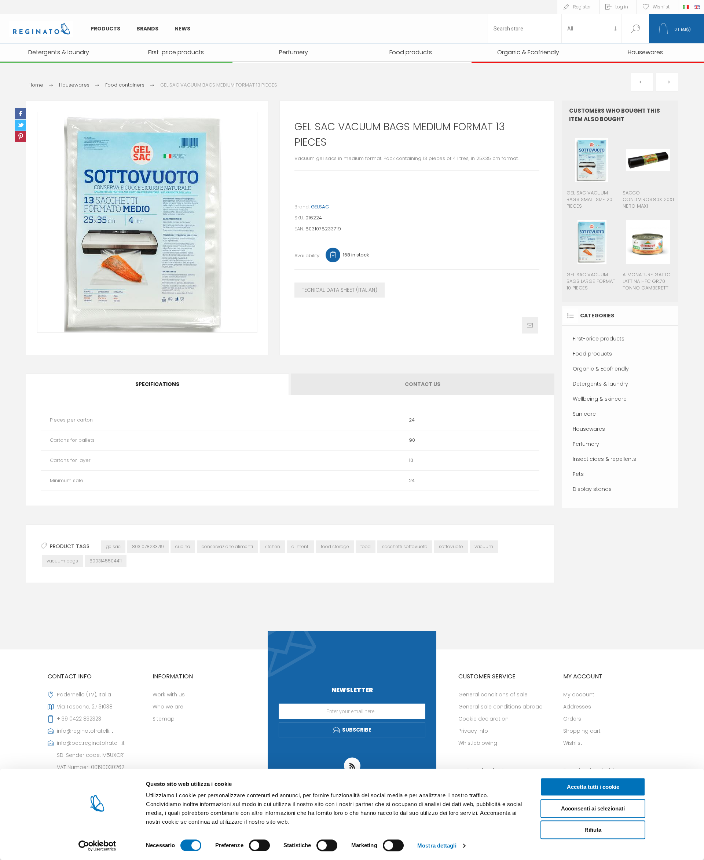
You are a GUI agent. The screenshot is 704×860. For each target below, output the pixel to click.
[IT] (685, 7)
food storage (335, 546)
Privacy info (473, 731)
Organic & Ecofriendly (601, 368)
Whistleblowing (477, 743)
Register (582, 7)
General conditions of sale (493, 694)
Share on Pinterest (20, 136)
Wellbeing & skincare (600, 398)
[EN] (696, 7)
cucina (182, 546)
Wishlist (572, 743)
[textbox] (524, 28)
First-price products (598, 338)
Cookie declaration (483, 718)
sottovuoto (451, 546)
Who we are (168, 706)
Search (635, 28)
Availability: (307, 255)
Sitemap (164, 718)
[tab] (158, 384)
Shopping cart (582, 731)
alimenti (300, 546)
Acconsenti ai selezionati (593, 808)
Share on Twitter (20, 125)
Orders (572, 718)
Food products (592, 353)
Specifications (157, 384)
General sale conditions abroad (500, 706)
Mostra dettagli (436, 845)
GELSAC (320, 206)
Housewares (589, 429)
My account (578, 694)
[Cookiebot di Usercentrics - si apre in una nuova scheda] (97, 845)
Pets (578, 474)
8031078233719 (148, 546)
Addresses (577, 706)
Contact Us (422, 384)
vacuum (483, 546)
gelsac (113, 546)
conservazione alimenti (227, 546)
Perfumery (586, 444)
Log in (621, 7)
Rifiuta (592, 830)
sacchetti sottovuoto (405, 546)
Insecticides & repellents (604, 459)
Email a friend (530, 325)
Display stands (592, 489)
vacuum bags (62, 561)
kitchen (272, 546)
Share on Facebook (20, 113)
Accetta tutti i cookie (593, 787)
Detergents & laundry (600, 383)
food (365, 546)
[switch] (259, 845)
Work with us (169, 694)
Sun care (584, 414)
